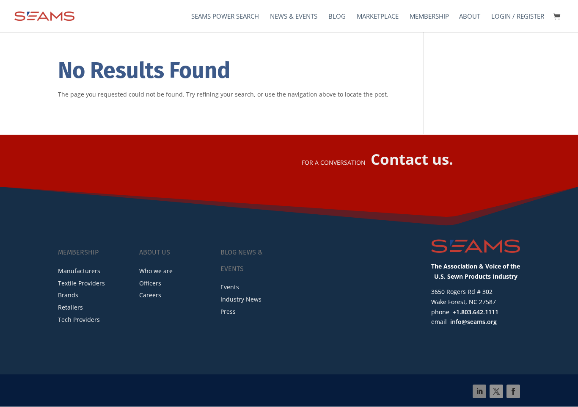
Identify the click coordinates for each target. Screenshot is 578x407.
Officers (150, 283)
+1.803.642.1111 (475, 312)
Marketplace (378, 16)
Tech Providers (79, 320)
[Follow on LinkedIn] (479, 391)
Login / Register (517, 16)
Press (228, 311)
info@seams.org (473, 322)
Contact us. (412, 159)
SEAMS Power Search (225, 16)
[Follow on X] (496, 391)
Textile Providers (81, 283)
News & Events (293, 16)
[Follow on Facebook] (513, 391)
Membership (429, 16)
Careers (150, 295)
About (469, 16)
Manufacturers (79, 271)
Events (229, 287)
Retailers (70, 307)
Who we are (156, 271)
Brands (68, 295)
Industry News (240, 299)
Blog (337, 16)
